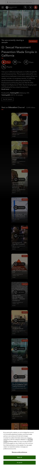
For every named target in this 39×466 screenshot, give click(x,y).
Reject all (19, 457)
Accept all (19, 462)
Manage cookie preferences (19, 452)
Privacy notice (13, 441)
